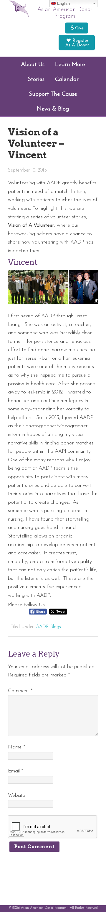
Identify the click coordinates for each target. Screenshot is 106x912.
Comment (20, 690)
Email (15, 771)
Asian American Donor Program (64, 13)
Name (16, 747)
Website (16, 795)
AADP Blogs (48, 627)
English (63, 3)
